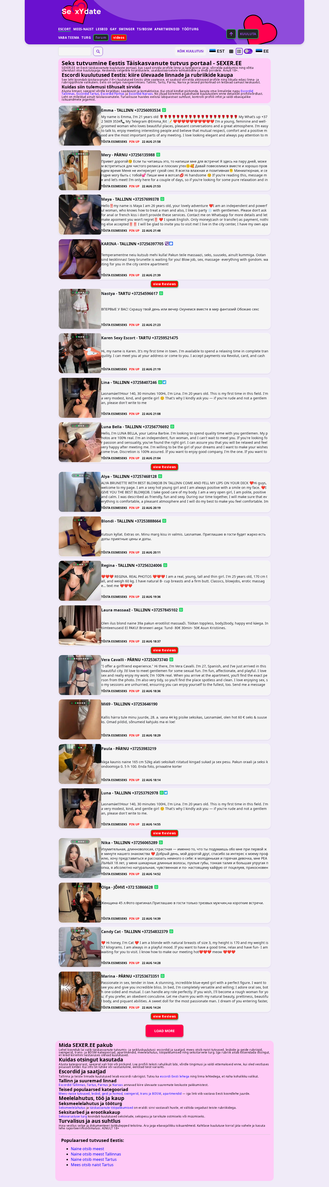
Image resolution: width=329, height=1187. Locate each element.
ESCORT (64, 29)
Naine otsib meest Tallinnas (96, 1154)
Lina (105, 382)
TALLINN (125, 110)
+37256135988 (142, 154)
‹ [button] (74, 109)
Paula (106, 748)
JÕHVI (119, 887)
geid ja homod (112, 1094)
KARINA (108, 243)
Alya (105, 476)
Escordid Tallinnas (72, 1085)
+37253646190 (144, 704)
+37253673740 (155, 659)
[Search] (98, 51)
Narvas (117, 1085)
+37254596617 (145, 293)
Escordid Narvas (141, 94)
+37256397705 (150, 243)
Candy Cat (111, 931)
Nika (105, 842)
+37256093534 (147, 110)
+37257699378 (146, 199)
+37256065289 (144, 842)
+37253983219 (143, 748)
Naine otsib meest (87, 1148)
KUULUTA (248, 34)
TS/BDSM (144, 29)
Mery (106, 154)
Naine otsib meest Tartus (94, 1159)
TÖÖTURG (190, 29)
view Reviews (164, 284)
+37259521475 (165, 337)
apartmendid (172, 1094)
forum (101, 37)
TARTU (124, 293)
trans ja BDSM (150, 1094)
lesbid (95, 1094)
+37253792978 (145, 793)
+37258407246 (144, 382)
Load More (164, 1031)
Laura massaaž (116, 609)
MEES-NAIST (83, 29)
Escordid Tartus (87, 94)
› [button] (86, 109)
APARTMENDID (167, 29)
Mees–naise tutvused (74, 1094)
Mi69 (105, 704)
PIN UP (134, 142)
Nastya (108, 293)
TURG (86, 37)
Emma (107, 110)
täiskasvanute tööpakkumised (111, 1108)
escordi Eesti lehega (174, 1076)
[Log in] (231, 34)
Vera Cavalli (112, 659)
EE (266, 51)
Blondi (107, 520)
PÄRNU (121, 155)
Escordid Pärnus (112, 94)
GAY (113, 29)
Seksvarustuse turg (73, 1116)
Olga (105, 887)
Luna (106, 793)
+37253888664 (148, 520)
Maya (106, 199)
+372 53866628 (139, 887)
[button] (231, 51)
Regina (108, 565)
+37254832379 (155, 931)
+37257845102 (164, 609)
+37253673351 (146, 976)
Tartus (91, 1085)
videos (118, 37)
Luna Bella (111, 426)
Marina (108, 976)
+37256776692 (156, 426)
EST (221, 51)
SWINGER (127, 29)
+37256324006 (149, 565)
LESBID (102, 29)
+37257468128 (144, 476)
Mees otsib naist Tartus (92, 1164)
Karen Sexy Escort (118, 337)
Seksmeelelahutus (72, 1108)
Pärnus (103, 1085)
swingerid (131, 1094)
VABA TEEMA (68, 37)
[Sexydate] (79, 8)
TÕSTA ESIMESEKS (114, 142)
